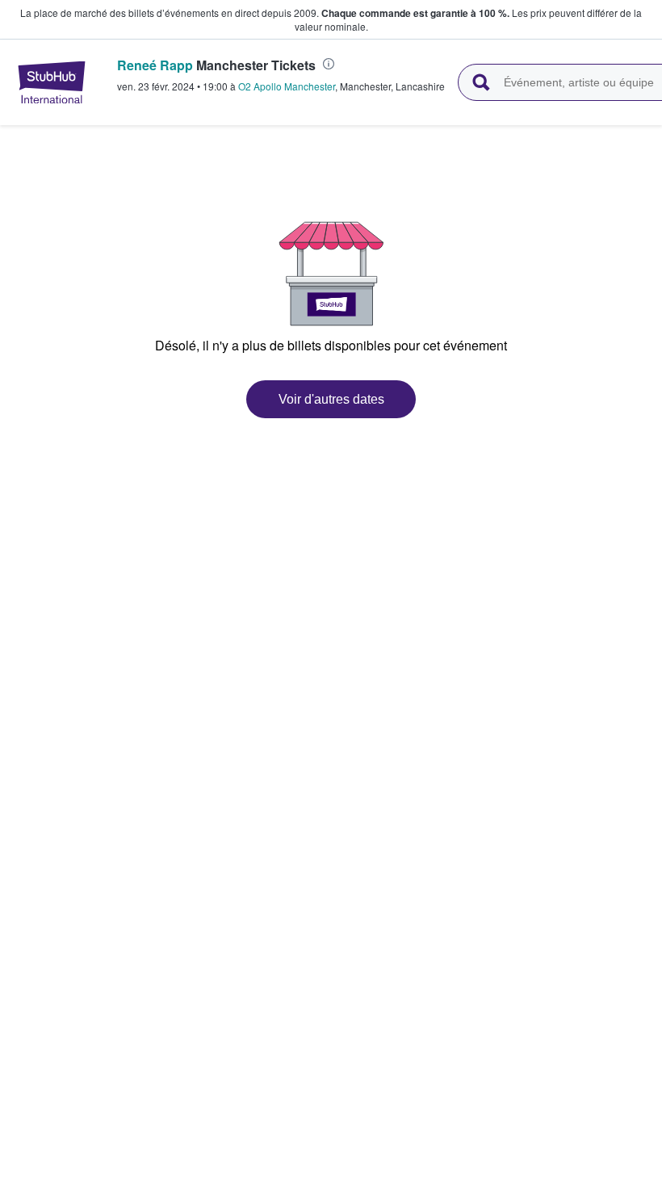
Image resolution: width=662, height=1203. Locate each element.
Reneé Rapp (155, 65)
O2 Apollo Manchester (286, 86)
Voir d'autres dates (331, 399)
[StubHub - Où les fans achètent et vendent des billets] (51, 82)
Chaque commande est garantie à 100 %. (415, 13)
